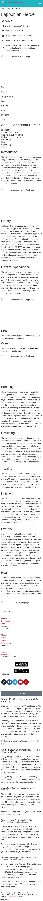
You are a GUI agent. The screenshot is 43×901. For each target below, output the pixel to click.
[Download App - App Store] (21, 664)
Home (3, 9)
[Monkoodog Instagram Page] (4, 682)
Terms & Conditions (15, 896)
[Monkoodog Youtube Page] (20, 682)
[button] (40, 3)
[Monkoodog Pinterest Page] (26, 682)
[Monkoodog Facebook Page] (9, 682)
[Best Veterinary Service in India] (12, 3)
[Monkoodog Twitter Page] (15, 682)
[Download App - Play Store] (21, 671)
